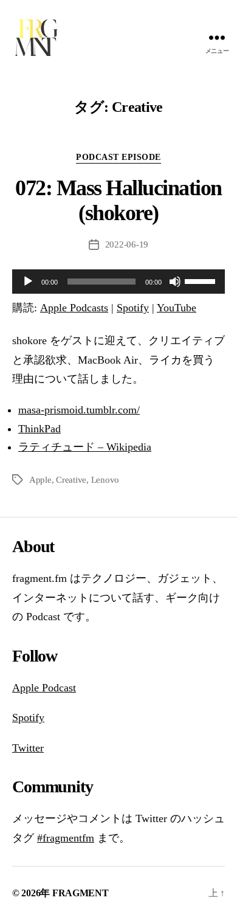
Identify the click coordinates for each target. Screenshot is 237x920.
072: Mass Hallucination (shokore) (118, 200)
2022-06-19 (126, 244)
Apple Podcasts (74, 308)
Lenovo (105, 480)
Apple (40, 480)
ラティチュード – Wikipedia (84, 447)
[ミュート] (175, 281)
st (72, 688)
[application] (118, 281)
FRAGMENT (80, 893)
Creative (71, 480)
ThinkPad (39, 429)
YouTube (176, 308)
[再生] (28, 281)
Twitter (28, 748)
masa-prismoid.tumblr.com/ (79, 410)
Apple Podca (40, 688)
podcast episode (118, 157)
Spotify (133, 308)
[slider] (202, 280)
